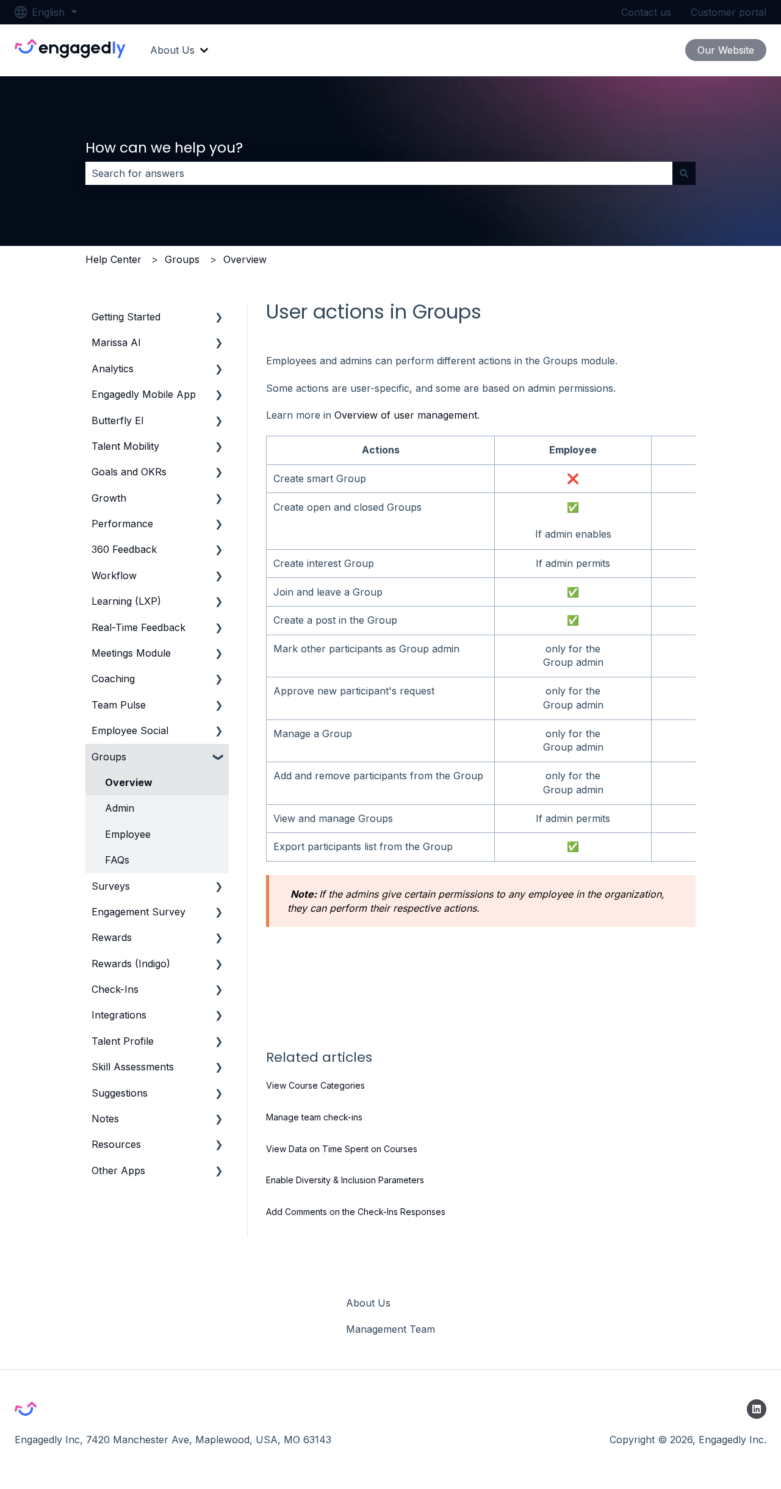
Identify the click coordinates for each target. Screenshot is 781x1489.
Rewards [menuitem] (112, 937)
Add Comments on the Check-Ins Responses (355, 1211)
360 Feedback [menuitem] (124, 549)
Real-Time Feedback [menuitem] (138, 627)
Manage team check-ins (314, 1117)
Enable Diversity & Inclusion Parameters (345, 1180)
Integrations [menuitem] (119, 1015)
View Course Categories (315, 1085)
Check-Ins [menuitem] (115, 989)
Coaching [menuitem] (113, 678)
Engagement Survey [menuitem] (138, 912)
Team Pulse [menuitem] (119, 705)
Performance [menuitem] (122, 523)
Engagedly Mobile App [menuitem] (144, 394)
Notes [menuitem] (105, 1118)
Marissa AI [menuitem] (116, 342)
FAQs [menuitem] (117, 860)
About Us (172, 50)
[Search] (684, 173)
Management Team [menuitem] (390, 1329)
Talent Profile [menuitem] (123, 1041)
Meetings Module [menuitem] (131, 653)
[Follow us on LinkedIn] (756, 1409)
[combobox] (378, 173)
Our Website (725, 50)
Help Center (113, 259)
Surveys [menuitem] (111, 886)
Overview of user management (405, 415)
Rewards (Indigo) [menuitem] (131, 963)
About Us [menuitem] (368, 1303)
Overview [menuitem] (129, 782)
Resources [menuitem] (116, 1144)
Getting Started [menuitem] (126, 317)
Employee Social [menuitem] (130, 730)
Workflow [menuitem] (114, 575)
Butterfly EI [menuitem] (118, 420)
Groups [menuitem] (109, 757)
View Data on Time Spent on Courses (341, 1149)
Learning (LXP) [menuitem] (126, 601)
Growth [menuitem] (109, 498)
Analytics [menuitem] (113, 368)
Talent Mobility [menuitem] (125, 446)
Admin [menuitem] (119, 808)
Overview (245, 259)
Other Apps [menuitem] (118, 1170)
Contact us (646, 12)
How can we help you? (164, 147)
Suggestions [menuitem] (120, 1093)
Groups (182, 259)
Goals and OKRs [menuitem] (129, 472)
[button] (219, 317)
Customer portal (728, 12)
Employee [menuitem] (128, 834)
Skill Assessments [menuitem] (133, 1067)
